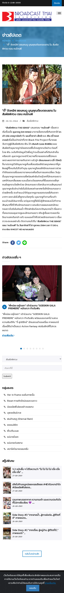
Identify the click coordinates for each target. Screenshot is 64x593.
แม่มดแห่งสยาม (15, 443)
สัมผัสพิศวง (32, 121)
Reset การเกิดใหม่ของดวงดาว (22, 401)
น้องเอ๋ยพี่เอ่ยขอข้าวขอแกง (20, 406)
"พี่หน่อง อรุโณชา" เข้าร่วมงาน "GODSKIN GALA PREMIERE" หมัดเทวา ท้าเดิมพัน (32, 307)
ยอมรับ (32, 588)
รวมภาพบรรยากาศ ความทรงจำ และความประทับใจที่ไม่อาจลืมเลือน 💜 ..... (36, 501)
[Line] (24, 242)
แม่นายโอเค (12, 437)
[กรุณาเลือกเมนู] (59, 13)
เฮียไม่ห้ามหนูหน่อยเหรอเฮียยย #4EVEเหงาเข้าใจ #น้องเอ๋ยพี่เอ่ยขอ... (36, 486)
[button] (5, 84)
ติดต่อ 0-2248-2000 (11, 2)
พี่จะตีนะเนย (13, 431)
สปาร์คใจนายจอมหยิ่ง (17, 449)
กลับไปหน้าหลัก (32, 553)
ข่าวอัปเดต (20, 40)
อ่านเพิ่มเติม (8, 335)
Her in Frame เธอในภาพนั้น (21, 395)
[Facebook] (12, 242)
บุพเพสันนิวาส (14, 412)
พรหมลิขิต (12, 425)
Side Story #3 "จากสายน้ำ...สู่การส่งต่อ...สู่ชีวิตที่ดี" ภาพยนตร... (36, 516)
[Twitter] (18, 242)
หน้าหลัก (6, 40)
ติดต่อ (57, 3)
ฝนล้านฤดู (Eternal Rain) (20, 419)
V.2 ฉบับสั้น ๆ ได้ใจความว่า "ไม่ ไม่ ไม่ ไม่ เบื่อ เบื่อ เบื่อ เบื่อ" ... (36, 470)
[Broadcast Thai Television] (26, 16)
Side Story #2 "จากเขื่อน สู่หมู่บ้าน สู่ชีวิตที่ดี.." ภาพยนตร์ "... (35, 531)
